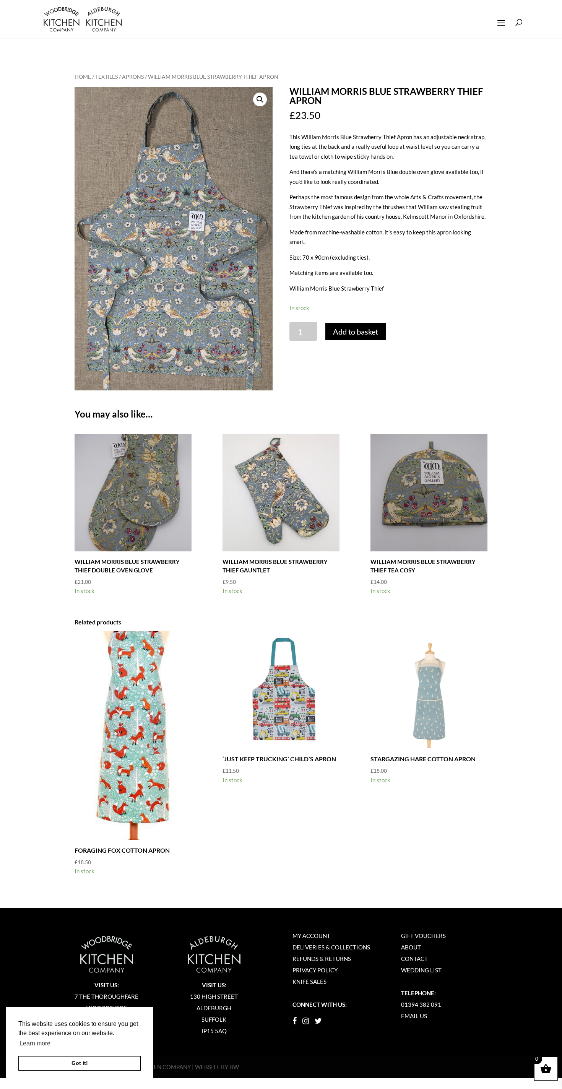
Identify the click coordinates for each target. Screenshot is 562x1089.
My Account (311, 935)
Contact (414, 958)
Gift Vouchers (423, 935)
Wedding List (421, 970)
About (411, 947)
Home (83, 76)
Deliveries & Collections (331, 947)
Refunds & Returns (321, 958)
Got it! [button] (79, 1063)
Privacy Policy (315, 970)
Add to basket (355, 331)
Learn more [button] (34, 1043)
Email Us (414, 1016)
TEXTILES (106, 76)
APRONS (133, 76)
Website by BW (217, 1066)
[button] (260, 99)
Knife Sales (309, 981)
